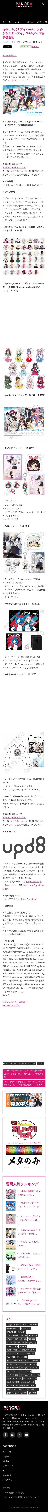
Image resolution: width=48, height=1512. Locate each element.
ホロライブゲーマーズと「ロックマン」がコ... (29, 1206)
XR (22, 1346)
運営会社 (6, 1488)
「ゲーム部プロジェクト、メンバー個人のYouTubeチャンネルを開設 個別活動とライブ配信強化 (24, 1074)
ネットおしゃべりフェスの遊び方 (24, 1143)
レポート (19, 21)
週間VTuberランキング (17, 1393)
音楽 (32, 1393)
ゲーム (34, 1368)
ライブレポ (12, 1386)
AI (25, 1325)
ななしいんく (28, 1350)
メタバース (42, 21)
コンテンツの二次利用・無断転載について (21, 1497)
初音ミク (24, 1389)
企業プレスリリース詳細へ (15, 1001)
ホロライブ (13, 1382)
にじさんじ (13, 1353)
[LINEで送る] (26, 46)
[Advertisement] (24, 13)
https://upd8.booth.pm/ (14, 167)
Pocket (35, 46)
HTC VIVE (11, 1332)
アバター (22, 1357)
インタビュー (13, 1364)
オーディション (29, 1364)
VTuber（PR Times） (34, 42)
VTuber (30, 21)
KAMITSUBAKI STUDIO (17, 1335)
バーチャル (12, 1375)
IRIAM (21, 1332)
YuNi (10, 1063)
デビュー (12, 1371)
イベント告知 (32, 1361)
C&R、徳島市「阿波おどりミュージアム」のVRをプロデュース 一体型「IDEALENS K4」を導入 (24, 1083)
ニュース (7, 21)
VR (10, 1343)
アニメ (11, 1357)
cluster (25, 1328)
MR (10, 1339)
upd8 (5, 1063)
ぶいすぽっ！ (27, 1353)
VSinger (31, 1343)
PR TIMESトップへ (11, 1005)
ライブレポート (27, 1386)
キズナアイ (32, 1063)
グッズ (24, 1368)
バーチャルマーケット (30, 1375)
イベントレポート (15, 1361)
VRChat (19, 1343)
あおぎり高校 (13, 1350)
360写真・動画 (14, 1325)
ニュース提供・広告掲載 (13, 1492)
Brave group (13, 1328)
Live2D (33, 1335)
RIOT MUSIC (21, 1339)
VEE (31, 1339)
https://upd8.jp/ (33, 881)
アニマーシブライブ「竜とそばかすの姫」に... (29, 1220)
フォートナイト (14, 1378)
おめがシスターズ (20, 1063)
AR (33, 1325)
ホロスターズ (30, 1378)
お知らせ (7, 1475)
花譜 (34, 1389)
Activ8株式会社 (10, 55)
